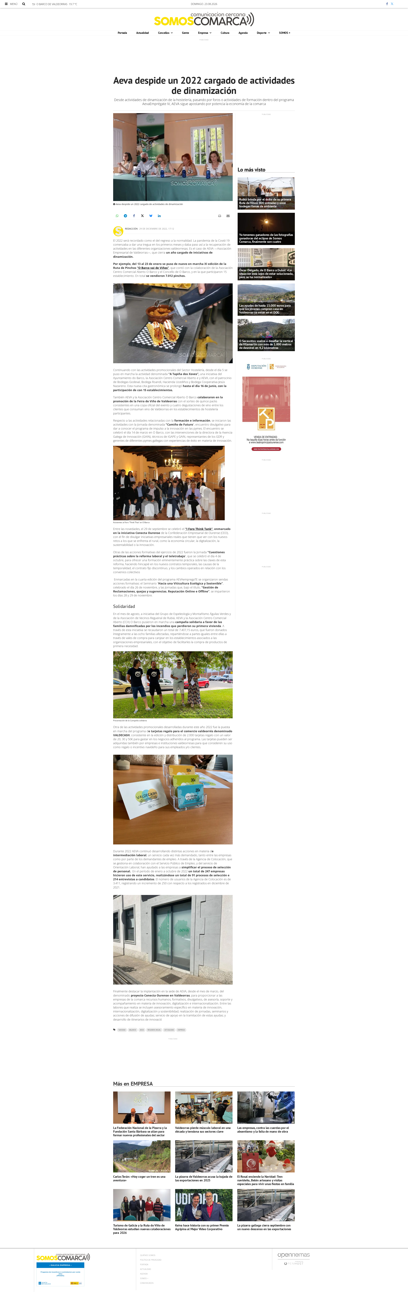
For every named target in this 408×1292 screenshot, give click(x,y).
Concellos (164, 33)
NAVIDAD (122, 1030)
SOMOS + (284, 33)
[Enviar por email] (228, 216)
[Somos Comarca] (204, 19)
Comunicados (147, 1283)
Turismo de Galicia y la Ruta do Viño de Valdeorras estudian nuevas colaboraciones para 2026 (142, 1229)
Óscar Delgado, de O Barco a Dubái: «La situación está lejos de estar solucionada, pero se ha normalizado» (266, 273)
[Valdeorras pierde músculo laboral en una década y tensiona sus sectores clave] (204, 1107)
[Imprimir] (219, 216)
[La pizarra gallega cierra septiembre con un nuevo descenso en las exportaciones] (266, 1205)
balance (132, 1030)
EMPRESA (181, 1030)
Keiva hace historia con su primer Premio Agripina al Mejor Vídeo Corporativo (202, 1227)
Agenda (243, 33)
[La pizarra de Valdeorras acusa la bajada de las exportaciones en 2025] (204, 1156)
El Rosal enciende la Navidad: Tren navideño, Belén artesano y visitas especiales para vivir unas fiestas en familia (265, 1180)
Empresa (203, 33)
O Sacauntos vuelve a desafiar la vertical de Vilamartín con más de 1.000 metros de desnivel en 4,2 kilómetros (266, 344)
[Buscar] (24, 4)
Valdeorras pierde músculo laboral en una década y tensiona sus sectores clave (203, 1130)
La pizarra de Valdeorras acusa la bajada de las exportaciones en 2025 (203, 1178)
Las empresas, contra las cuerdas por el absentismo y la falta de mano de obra (263, 1130)
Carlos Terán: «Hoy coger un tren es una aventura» (139, 1178)
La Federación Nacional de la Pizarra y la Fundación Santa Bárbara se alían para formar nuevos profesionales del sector (140, 1131)
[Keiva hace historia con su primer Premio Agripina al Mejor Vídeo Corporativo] (204, 1205)
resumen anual (154, 1030)
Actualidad (142, 33)
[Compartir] (377, 4)
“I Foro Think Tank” (199, 529)
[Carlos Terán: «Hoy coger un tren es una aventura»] (142, 1156)
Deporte (262, 33)
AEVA (142, 1030)
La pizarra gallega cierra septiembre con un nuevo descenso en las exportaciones (264, 1227)
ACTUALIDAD (169, 1030)
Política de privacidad (150, 1260)
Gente (185, 33)
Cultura (225, 33)
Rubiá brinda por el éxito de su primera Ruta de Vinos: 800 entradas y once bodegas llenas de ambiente (265, 202)
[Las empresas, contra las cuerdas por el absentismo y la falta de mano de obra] (266, 1107)
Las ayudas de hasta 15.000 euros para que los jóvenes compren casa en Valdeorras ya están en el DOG (265, 308)
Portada (122, 33)
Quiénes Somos (147, 1255)
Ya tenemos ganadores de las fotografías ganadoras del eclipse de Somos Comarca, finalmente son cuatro (266, 238)
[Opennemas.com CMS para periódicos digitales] (294, 1259)
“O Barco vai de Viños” (153, 268)
